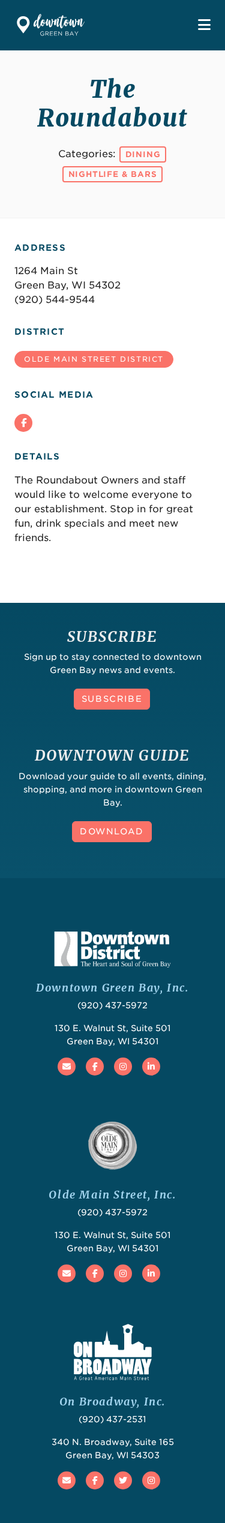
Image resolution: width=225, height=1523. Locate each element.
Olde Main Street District (94, 359)
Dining (143, 154)
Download (112, 831)
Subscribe (112, 699)
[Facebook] (23, 423)
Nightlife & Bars (112, 174)
